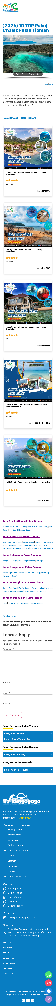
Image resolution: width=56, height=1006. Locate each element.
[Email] (48, 982)
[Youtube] (32, 1000)
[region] (28, 58)
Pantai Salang (24, 588)
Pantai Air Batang (15, 591)
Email (6, 693)
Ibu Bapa (39, 561)
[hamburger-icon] (50, 7)
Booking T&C (8, 948)
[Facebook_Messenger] (48, 991)
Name (6, 682)
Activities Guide (9, 974)
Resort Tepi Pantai (10, 573)
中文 (51, 84)
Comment (8, 649)
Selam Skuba (28, 542)
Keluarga (13, 561)
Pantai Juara (29, 591)
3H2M (10, 603)
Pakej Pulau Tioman (14, 733)
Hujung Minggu (37, 603)
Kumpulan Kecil (29, 561)
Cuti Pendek (24, 603)
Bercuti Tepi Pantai (10, 588)
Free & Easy (43, 527)
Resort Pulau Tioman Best (18, 739)
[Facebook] (23, 1000)
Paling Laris (26, 527)
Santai (37, 542)
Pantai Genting (38, 588)
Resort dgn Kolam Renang (29, 573)
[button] (6, 55)
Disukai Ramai (25, 530)
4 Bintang (6, 576)
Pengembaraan (18, 548)
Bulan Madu (17, 542)
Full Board (13, 530)
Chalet (14, 576)
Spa (27, 548)
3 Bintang (45, 573)
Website (6, 704)
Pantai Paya (41, 591)
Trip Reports (8, 969)
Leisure (50, 542)
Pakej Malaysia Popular (16, 770)
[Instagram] (28, 1000)
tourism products (25, 818)
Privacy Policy (8, 958)
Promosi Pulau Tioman (12, 527)
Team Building (29, 545)
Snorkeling (7, 542)
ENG (46, 84)
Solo (20, 561)
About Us (7, 942)
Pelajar (5, 561)
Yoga (44, 542)
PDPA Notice (8, 953)
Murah (34, 527)
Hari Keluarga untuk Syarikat (41, 548)
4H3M (16, 603)
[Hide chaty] (48, 999)
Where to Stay (9, 963)
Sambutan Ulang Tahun (12, 545)
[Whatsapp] (48, 974)
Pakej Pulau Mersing (14, 754)
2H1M (5, 603)
